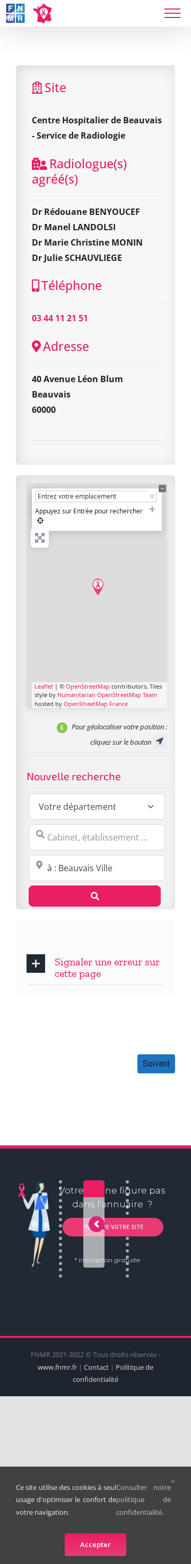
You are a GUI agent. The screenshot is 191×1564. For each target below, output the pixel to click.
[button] (95, 966)
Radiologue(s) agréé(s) (79, 171)
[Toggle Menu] (172, 13)
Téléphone (71, 285)
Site (55, 87)
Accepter (95, 1544)
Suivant (156, 1064)
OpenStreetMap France (96, 704)
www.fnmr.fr (57, 1367)
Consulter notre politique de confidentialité (143, 1499)
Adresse (66, 346)
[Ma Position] (40, 520)
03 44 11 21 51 (60, 318)
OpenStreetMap (88, 686)
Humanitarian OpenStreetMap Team (107, 695)
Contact (96, 1367)
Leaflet (43, 686)
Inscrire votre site (112, 1227)
